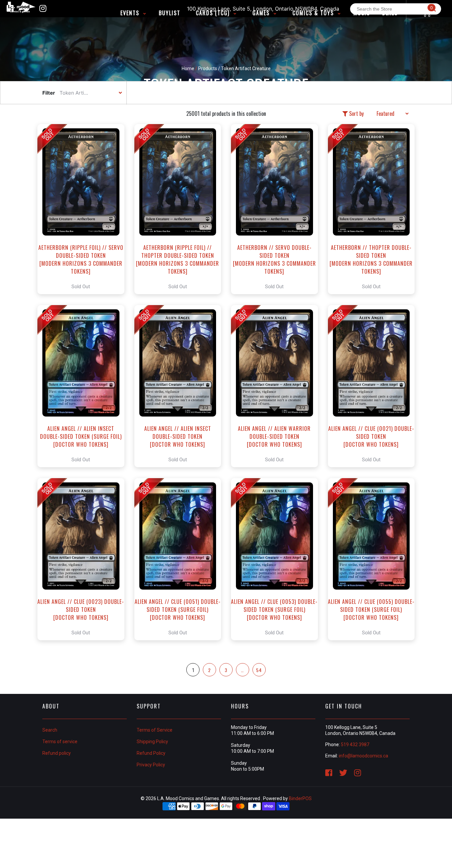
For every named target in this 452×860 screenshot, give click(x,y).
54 (259, 669)
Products (207, 68)
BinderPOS (300, 798)
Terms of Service (154, 730)
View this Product (84, 209)
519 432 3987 (355, 744)
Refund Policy (151, 753)
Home (188, 68)
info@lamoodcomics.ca (363, 755)
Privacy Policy (151, 764)
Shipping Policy (152, 741)
